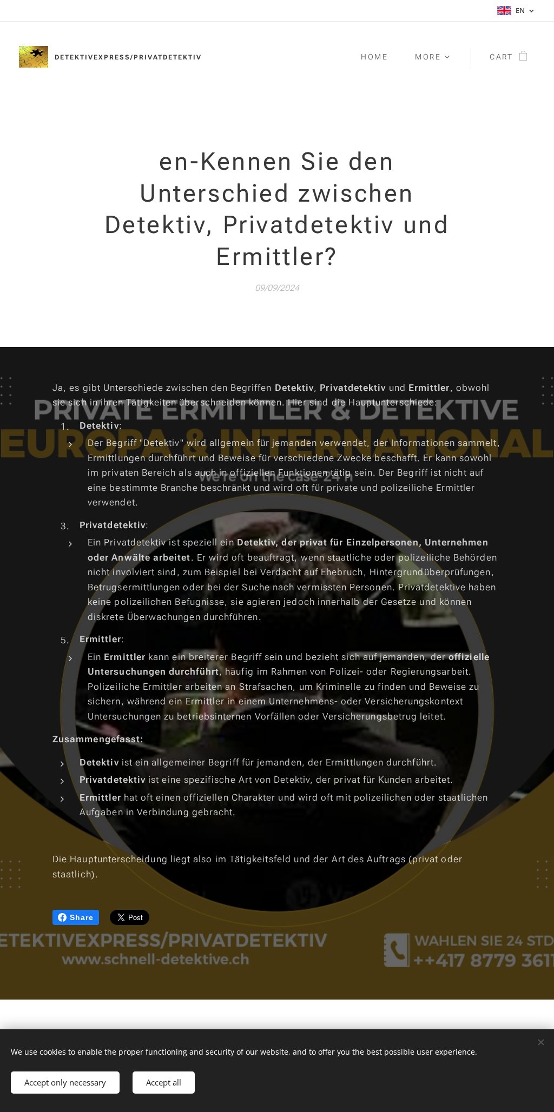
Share (82, 917)
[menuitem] (379, 56)
